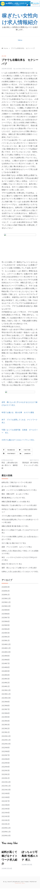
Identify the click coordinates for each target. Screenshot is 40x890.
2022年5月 (6, 763)
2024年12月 (6, 644)
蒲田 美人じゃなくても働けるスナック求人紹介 (19, 568)
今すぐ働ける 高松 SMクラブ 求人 (14, 543)
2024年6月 (6, 667)
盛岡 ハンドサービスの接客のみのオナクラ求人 (19, 490)
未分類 (4, 56)
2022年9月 (6, 748)
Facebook (11, 450)
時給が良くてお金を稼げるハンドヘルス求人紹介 (19, 505)
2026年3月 (6, 587)
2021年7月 (6, 801)
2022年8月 (6, 751)
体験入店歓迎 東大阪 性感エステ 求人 (15, 526)
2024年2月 (6, 683)
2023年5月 (6, 717)
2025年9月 (6, 610)
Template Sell (20, 883)
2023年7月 (6, 709)
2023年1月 (6, 732)
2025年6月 (6, 621)
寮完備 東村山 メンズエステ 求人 (13, 498)
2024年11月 (6, 648)
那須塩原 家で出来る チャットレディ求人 (30, 464)
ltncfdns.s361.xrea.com (24, 69)
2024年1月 (6, 686)
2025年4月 (6, 629)
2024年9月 (6, 656)
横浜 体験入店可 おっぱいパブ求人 (15, 494)
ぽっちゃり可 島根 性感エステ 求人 (14, 486)
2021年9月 (6, 793)
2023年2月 (6, 728)
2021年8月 (6, 797)
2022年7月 (6, 755)
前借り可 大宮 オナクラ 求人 (12, 564)
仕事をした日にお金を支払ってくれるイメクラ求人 (20, 572)
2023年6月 (6, 713)
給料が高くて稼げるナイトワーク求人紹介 (17, 482)
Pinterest (11, 453)
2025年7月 (6, 618)
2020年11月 (6, 832)
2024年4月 (6, 675)
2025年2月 (6, 637)
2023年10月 (6, 698)
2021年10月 (6, 790)
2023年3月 (6, 725)
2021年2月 (6, 820)
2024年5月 (6, 671)
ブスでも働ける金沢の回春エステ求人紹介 (17, 516)
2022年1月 (6, 778)
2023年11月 (6, 694)
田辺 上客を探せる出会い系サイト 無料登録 (10, 465)
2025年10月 (6, 606)
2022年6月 (6, 759)
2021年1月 (6, 824)
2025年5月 (6, 625)
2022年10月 (6, 744)
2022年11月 (6, 740)
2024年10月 (6, 652)
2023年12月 (6, 690)
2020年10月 (6, 836)
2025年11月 (6, 602)
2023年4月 (6, 721)
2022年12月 (6, 736)
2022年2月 (6, 774)
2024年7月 (6, 663)
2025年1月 (6, 640)
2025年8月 (6, 614)
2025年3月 (6, 633)
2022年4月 (6, 767)
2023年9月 (6, 702)
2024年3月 (6, 679)
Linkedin (27, 453)
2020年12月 (6, 828)
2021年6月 (6, 805)
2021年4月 (6, 813)
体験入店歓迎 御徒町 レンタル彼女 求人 (16, 502)
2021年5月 (6, 809)
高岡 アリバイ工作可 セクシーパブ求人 (17, 547)
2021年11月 (6, 786)
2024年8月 (6, 660)
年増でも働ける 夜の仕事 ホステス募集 (18, 412)
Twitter (27, 450)
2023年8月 (6, 706)
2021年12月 (6, 782)
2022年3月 (6, 770)
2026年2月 (6, 591)
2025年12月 (6, 598)
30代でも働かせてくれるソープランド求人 (18, 440)
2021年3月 (6, 816)
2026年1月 (6, 595)
